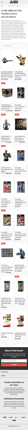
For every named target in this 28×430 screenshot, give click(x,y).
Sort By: (3, 45)
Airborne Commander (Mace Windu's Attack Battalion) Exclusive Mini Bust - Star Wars (7, 74)
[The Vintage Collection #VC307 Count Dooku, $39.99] (21, 93)
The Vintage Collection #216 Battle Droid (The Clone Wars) (6, 202)
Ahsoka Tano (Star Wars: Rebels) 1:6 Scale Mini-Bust (20, 138)
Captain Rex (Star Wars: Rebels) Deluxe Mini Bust (7, 169)
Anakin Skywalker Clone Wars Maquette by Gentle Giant (7, 106)
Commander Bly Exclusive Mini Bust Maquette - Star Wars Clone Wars (21, 74)
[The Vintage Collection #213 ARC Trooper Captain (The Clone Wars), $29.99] (21, 220)
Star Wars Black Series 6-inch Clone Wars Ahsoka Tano (20, 300)
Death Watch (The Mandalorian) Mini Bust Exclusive (20, 267)
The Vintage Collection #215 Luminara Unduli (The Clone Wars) (20, 202)
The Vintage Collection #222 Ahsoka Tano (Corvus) (21, 169)
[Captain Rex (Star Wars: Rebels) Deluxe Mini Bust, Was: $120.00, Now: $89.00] (7, 155)
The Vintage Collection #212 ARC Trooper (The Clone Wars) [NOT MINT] (6, 235)
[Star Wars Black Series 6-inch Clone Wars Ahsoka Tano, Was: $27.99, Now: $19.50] (21, 286)
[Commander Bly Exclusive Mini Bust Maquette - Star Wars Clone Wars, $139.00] (21, 59)
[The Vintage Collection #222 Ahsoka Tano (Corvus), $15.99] (21, 155)
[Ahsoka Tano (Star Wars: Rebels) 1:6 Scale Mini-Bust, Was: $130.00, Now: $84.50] (21, 124)
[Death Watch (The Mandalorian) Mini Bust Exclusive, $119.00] (21, 253)
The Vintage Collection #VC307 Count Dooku (20, 106)
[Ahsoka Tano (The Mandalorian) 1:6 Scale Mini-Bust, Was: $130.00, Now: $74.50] (7, 124)
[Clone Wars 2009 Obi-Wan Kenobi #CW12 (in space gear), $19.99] (21, 321)
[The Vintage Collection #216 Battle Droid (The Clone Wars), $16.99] (7, 187)
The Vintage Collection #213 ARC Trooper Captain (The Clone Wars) (20, 235)
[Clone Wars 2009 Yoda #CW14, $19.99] (7, 321)
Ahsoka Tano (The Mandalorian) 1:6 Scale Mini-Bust (5, 138)
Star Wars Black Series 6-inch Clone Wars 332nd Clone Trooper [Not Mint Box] (6, 302)
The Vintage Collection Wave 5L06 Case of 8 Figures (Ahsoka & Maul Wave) (7, 268)
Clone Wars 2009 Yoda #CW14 (7, 334)
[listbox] (13, 46)
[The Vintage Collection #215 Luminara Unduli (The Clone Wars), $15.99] (21, 187)
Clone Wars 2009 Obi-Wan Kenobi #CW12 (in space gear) (20, 335)
